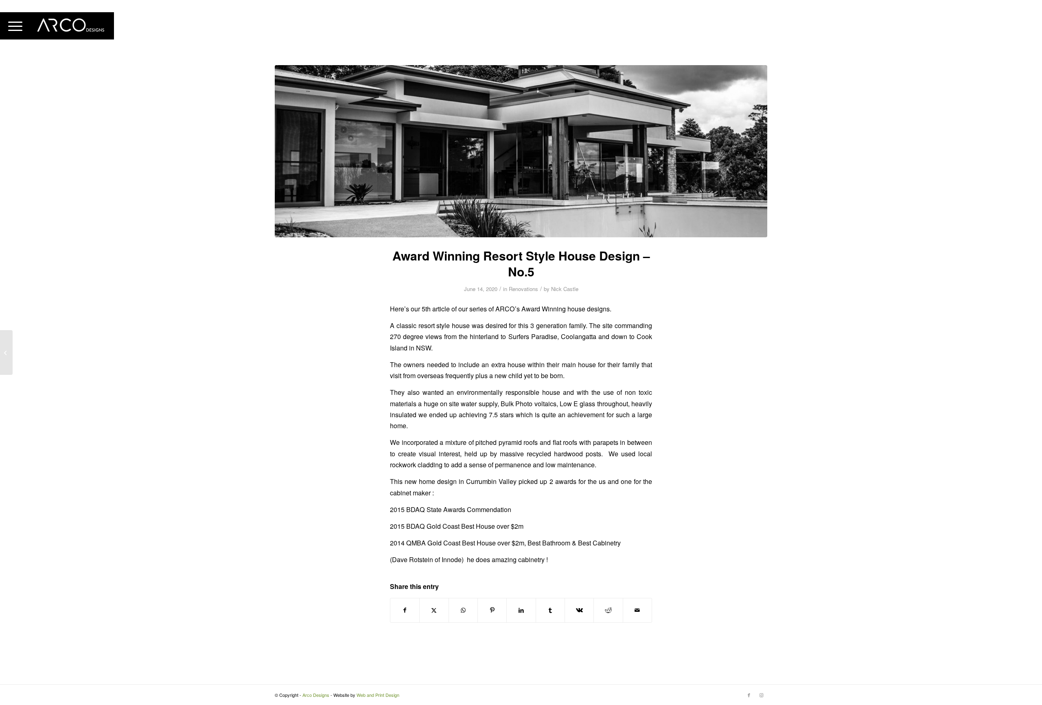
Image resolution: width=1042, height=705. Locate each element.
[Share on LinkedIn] (521, 610)
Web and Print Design (378, 695)
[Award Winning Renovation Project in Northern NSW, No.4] (6, 352)
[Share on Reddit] (608, 610)
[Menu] (15, 25)
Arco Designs (315, 695)
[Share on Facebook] (404, 610)
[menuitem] (15, 25)
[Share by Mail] (637, 610)
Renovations (523, 289)
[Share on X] (434, 610)
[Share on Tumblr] (550, 610)
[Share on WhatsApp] (463, 610)
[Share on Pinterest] (492, 610)
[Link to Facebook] (749, 695)
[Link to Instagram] (761, 695)
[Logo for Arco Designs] (71, 25)
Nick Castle (564, 289)
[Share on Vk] (579, 610)
